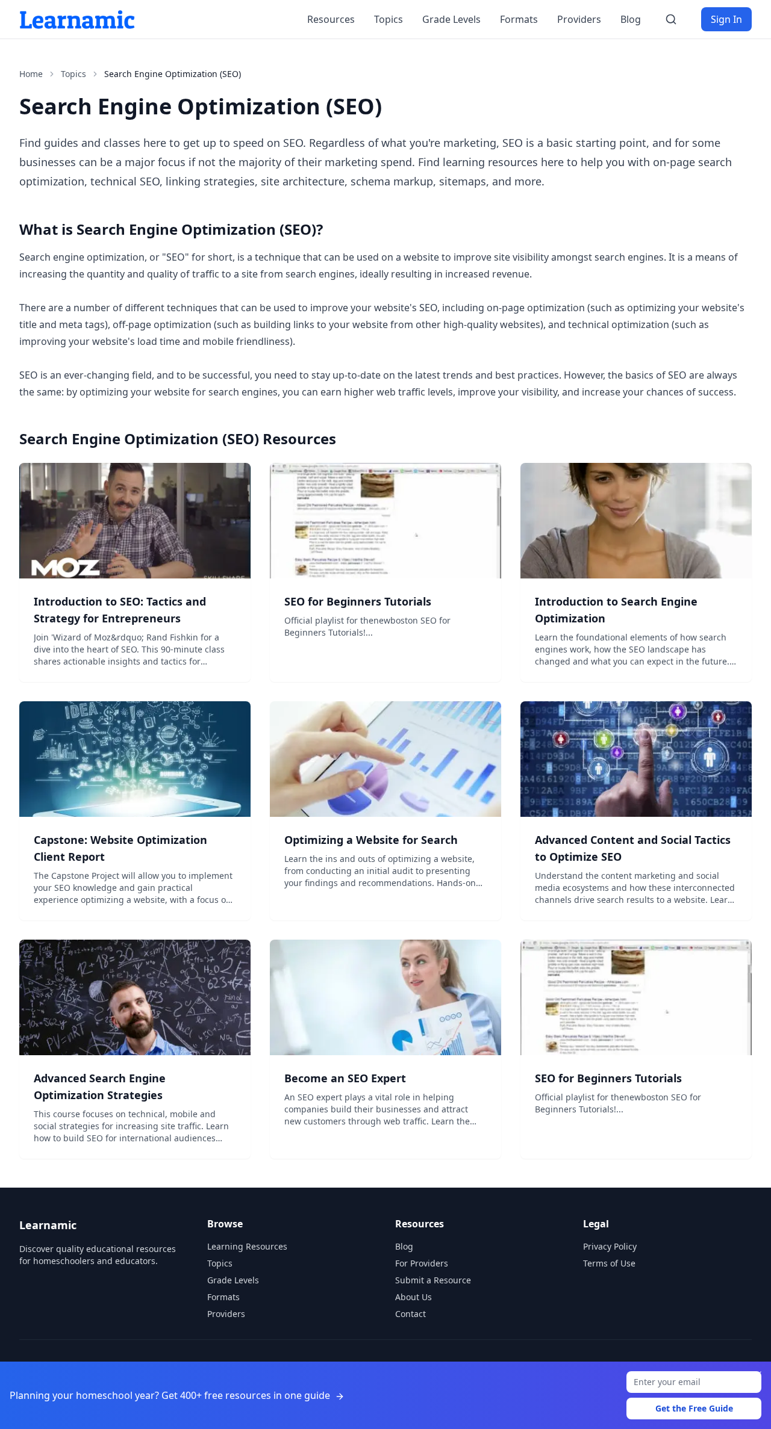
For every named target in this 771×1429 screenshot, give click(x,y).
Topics (388, 19)
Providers (579, 19)
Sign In (726, 19)
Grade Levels (451, 19)
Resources (331, 19)
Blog (630, 19)
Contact (410, 1313)
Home (31, 73)
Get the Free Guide (694, 1408)
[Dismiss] (758, 1375)
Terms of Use (609, 1263)
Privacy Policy (610, 1246)
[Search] (671, 19)
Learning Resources (247, 1246)
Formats (519, 19)
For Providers (421, 1263)
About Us (413, 1297)
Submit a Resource (433, 1280)
